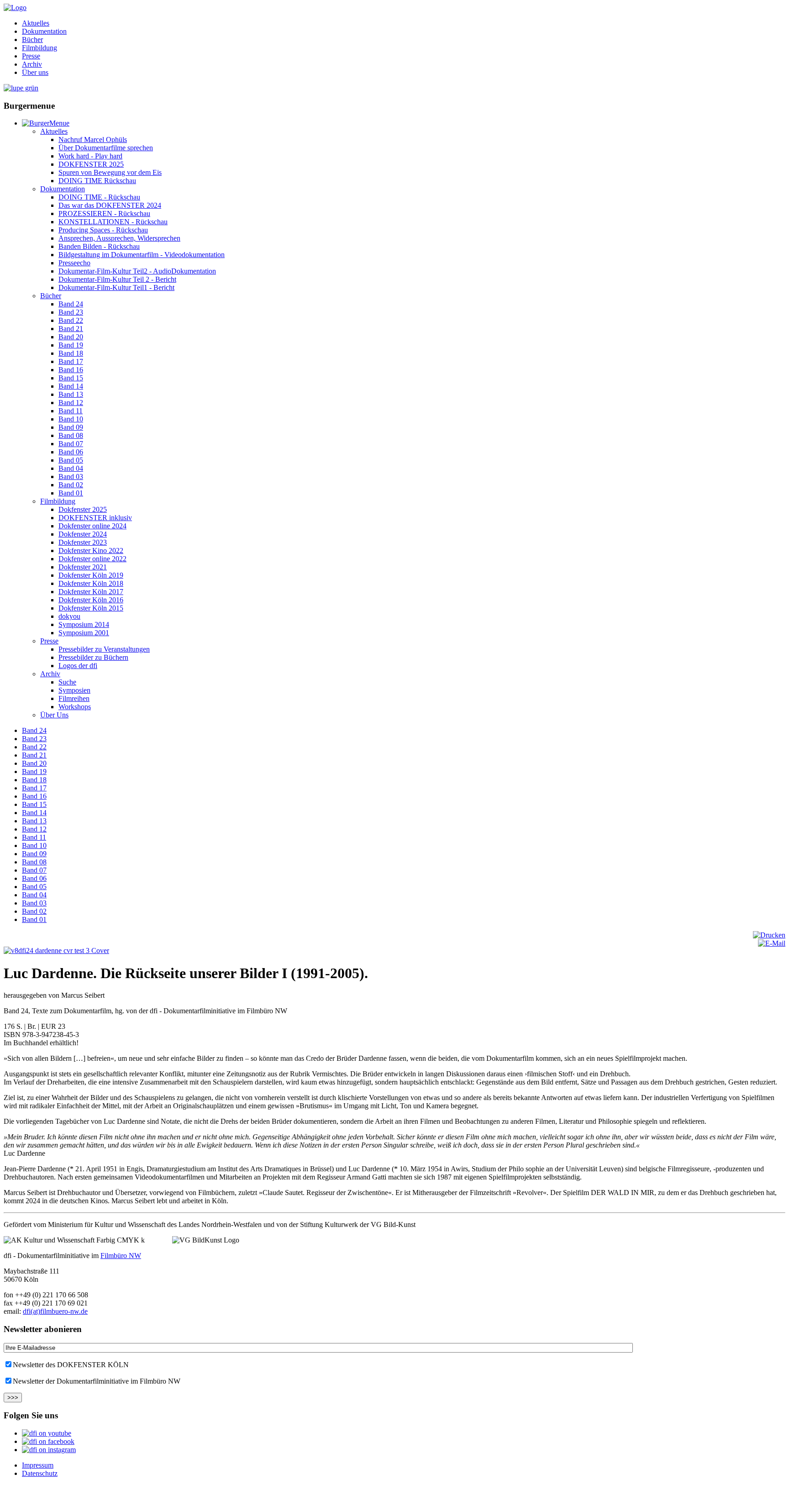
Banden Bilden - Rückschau (99, 246)
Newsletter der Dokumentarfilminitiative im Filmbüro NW (96, 1381)
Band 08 (70, 435)
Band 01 (70, 493)
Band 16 (70, 370)
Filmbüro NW (120, 1255)
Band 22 (70, 320)
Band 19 (70, 345)
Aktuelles (35, 23)
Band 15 (70, 378)
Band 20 (70, 337)
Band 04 (70, 468)
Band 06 (70, 452)
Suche (67, 682)
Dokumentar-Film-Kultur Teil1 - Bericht (116, 287)
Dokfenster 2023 (82, 542)
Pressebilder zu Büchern (93, 657)
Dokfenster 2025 (82, 509)
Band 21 (70, 328)
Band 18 (70, 353)
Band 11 (70, 411)
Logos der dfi (77, 665)
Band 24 (70, 304)
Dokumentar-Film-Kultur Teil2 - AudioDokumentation (137, 271)
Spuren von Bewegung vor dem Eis (110, 172)
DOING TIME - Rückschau (99, 197)
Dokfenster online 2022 (92, 559)
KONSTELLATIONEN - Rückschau (113, 222)
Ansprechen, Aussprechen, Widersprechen (119, 238)
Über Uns (54, 715)
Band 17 (70, 361)
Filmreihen (73, 698)
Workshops (74, 707)
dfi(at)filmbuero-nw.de (55, 1311)
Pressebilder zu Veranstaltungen (104, 649)
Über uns (35, 72)
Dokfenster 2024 (82, 534)
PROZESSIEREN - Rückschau (104, 213)
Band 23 (70, 312)
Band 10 (70, 419)
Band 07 (70, 444)
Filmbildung (39, 48)
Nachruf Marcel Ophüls (92, 139)
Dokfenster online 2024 (92, 526)
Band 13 (70, 394)
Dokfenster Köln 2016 (90, 600)
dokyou (69, 616)
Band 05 (70, 460)
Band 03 (70, 476)
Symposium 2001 (83, 633)
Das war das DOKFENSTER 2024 (109, 205)
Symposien (74, 690)
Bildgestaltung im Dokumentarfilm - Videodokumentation (141, 254)
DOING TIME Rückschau (97, 180)
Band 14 (70, 386)
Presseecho (74, 263)
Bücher (32, 39)
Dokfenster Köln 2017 (90, 591)
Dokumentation (44, 31)
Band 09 (70, 427)
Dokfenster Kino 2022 (90, 550)
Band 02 (70, 485)
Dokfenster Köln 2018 (90, 583)
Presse (31, 56)
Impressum (37, 1465)
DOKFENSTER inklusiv (95, 517)
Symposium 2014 (83, 624)
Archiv (32, 64)
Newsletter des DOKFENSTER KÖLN (71, 1365)
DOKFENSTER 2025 (91, 164)
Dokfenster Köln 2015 (90, 608)
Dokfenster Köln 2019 (90, 575)
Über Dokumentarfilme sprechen (105, 148)
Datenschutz (40, 1473)
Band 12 (70, 402)
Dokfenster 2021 (82, 567)
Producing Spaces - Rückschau (103, 230)
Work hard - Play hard (90, 156)
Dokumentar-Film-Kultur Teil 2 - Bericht (117, 279)
